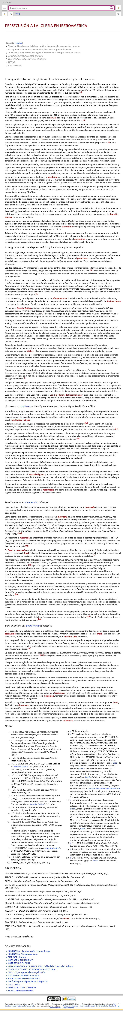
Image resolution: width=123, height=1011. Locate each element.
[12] (20, 533)
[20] (42, 655)
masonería (31, 502)
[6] (37, 294)
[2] (84, 120)
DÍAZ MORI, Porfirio (17, 957)
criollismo (52, 177)
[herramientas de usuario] (118, 7)
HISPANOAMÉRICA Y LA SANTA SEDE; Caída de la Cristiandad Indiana (40, 966)
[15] (30, 565)
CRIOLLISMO (14, 985)
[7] (44, 313)
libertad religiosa (36, 474)
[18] (40, 619)
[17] (88, 616)
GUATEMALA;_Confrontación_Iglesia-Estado (29, 951)
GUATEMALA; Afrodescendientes (23, 954)
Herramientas (118, 14)
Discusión (11, 14)
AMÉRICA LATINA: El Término (22, 988)
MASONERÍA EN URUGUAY (20, 960)
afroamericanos (60, 298)
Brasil (53, 118)
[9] (86, 423)
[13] (26, 546)
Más (17, 14)
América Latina (114, 301)
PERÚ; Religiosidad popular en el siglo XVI (27, 981)
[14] (94, 555)
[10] (116, 429)
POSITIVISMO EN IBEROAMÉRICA (23, 975)
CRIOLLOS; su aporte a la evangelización (26, 972)
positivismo (82, 258)
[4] (109, 142)
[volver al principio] (118, 1006)
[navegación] (4, 7)
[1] (81, 92)
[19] (29, 648)
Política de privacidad (70, 1006)
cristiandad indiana (21, 420)
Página (4, 14)
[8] (25, 378)
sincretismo (67, 226)
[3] (42, 139)
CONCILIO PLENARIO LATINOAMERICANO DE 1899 (32, 969)
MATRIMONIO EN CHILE (19, 963)
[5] (91, 270)
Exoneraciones (68, 1008)
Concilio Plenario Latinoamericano (66, 395)
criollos (30, 351)
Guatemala (59, 693)
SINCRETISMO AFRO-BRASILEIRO (23, 978)
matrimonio (48, 490)
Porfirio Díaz (71, 636)
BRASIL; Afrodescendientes (20, 991)
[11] (78, 438)
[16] (16, 594)
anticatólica (79, 239)
